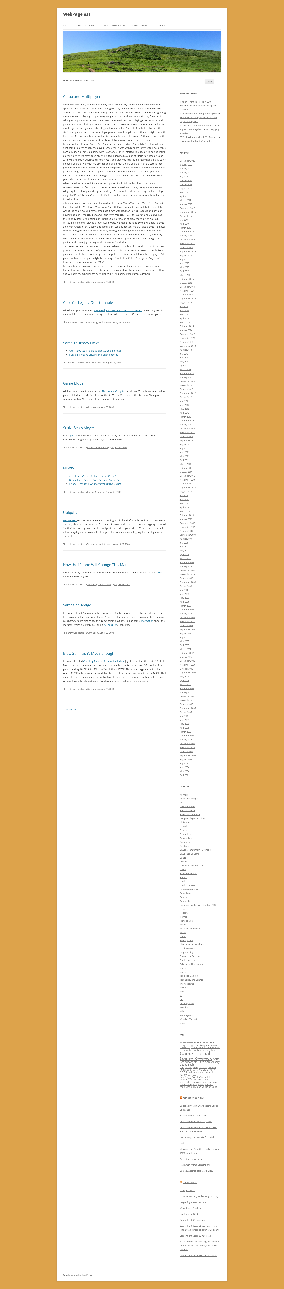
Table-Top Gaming (189, 975)
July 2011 (184, 448)
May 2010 (184, 503)
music (212, 1069)
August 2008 (186, 586)
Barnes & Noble (187, 806)
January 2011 (186, 471)
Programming (186, 952)
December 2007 (187, 617)
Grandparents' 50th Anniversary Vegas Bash (200, 1063)
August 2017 (186, 188)
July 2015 (184, 259)
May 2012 (184, 408)
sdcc (200, 1079)
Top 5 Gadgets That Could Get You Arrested (118, 310)
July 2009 (184, 542)
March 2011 (185, 463)
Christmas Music (201, 1047)
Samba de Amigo (77, 604)
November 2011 (187, 432)
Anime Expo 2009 (187, 1045)
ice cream (203, 1067)
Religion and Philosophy (191, 964)
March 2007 (185, 649)
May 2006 (184, 676)
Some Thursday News (81, 342)
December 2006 (187, 660)
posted (74, 435)
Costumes (185, 841)
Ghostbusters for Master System (196, 1121)
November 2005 (187, 700)
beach (214, 1045)
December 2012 (187, 381)
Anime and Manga (189, 798)
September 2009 (188, 534)
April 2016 (184, 223)
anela (197, 1042)
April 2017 (184, 196)
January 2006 (186, 692)
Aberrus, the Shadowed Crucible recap (198, 1255)
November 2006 (187, 664)
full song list (110, 624)
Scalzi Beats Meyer (78, 427)
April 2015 (184, 271)
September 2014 (188, 298)
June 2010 (184, 499)
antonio (198, 1045)
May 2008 (184, 597)
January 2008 (186, 613)
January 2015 (186, 282)
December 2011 (187, 428)
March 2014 (185, 322)
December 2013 (187, 334)
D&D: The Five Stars (189, 853)
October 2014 (186, 294)
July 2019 (184, 176)
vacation (206, 1086)
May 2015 (184, 267)
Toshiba (184, 987)
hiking (195, 1067)
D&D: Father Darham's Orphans (195, 849)
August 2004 (186, 759)
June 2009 (184, 546)
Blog (65, 25)
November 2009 (187, 526)
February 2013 (187, 373)
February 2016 (187, 231)
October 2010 (186, 483)
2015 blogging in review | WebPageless (198, 113)
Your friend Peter (85, 25)
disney (207, 1050)
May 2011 (184, 456)
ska (206, 1079)
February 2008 (187, 609)
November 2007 (187, 621)
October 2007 (186, 625)
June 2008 (184, 593)
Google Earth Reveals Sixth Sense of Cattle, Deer (95, 480)
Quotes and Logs (188, 960)
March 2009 (185, 558)
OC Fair (184, 1072)
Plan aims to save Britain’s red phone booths (93, 354)
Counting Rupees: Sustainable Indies (103, 661)
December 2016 (187, 208)
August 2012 (186, 397)
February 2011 (187, 467)
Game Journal (195, 1053)
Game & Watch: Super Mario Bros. (196, 1170)
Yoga (182, 1023)
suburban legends (188, 1084)
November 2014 (187, 290)
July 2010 (184, 495)
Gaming (91, 281)
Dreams (183, 861)
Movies (183, 924)
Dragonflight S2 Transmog (192, 1219)
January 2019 (186, 180)
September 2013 (188, 345)
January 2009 (186, 566)
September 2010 (188, 487)
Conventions (186, 838)
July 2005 (184, 715)
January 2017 (186, 204)
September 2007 (188, 629)
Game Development (189, 889)
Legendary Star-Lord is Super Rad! (196, 141)
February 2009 (187, 562)
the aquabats (205, 1084)
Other (183, 936)
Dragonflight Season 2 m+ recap (195, 1235)
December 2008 (187, 570)
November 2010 (187, 479)
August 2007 (186, 633)
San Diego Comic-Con (192, 1077)
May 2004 (184, 771)
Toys (182, 991)
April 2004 (184, 775)
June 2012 (184, 404)
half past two (186, 1067)
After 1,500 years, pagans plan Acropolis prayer (95, 350)
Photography (186, 940)
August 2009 (186, 538)
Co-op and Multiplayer (82, 96)
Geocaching (185, 901)
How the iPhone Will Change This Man (95, 564)
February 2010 (187, 515)
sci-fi (207, 1077)
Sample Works (139, 25)
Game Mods (73, 383)
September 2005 (188, 708)
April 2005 (184, 727)
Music (183, 932)
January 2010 (186, 519)
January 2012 (186, 424)
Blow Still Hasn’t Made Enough (88, 653)
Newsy (68, 467)
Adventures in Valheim (191, 1158)
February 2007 (187, 652)
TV (181, 995)
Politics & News (94, 362)
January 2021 (186, 168)
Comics (183, 830)
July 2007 (184, 637)
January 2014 (186, 330)
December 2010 (187, 475)
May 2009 (184, 550)
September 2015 (188, 251)
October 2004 (186, 751)
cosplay (184, 1050)
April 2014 (184, 318)
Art (181, 802)
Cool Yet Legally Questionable (88, 302)
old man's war (196, 1072)
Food (182, 881)
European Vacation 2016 (191, 865)
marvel (195, 1070)
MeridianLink (186, 920)
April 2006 (184, 680)
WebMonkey (70, 520)
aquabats (207, 1045)
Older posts (71, 709)
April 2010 (184, 507)
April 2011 (184, 460)
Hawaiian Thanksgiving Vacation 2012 (198, 904)
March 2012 (185, 416)
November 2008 (187, 574)
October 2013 (186, 341)
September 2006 (188, 672)
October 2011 (186, 436)
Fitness (183, 877)
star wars (213, 1082)
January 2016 (186, 235)
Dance (183, 857)
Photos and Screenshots (192, 944)
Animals (184, 794)
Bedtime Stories (187, 810)
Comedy (184, 826)
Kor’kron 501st (190, 1182)
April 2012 (184, 412)
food (213, 1050)
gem (216, 1059)
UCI (181, 999)
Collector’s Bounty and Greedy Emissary (199, 1196)
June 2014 (184, 310)
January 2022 (186, 164)
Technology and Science (99, 322)
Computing (185, 834)
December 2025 (187, 160)
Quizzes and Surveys (190, 956)
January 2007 (186, 656)
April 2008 (184, 601)
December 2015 (187, 239)
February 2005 (187, 735)
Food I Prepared (188, 885)
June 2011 (184, 452)
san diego (192, 1075)
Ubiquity (70, 512)
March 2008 (185, 605)
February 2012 (187, 420)
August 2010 (186, 491)
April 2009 (184, 554)
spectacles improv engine (194, 1082)
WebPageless (77, 14)
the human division (190, 1086)
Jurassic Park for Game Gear (193, 1115)
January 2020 (186, 172)
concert (216, 1047)
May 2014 (184, 314)
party (207, 1072)
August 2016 (186, 215)
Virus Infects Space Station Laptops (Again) (92, 476)
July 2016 (184, 219)
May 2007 (184, 641)
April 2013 (184, 365)
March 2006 (185, 684)
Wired (158, 572)
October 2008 (186, 578)
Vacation (184, 1007)
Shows (183, 967)
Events (183, 869)
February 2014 (187, 326)
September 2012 (188, 393)
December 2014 (187, 286)
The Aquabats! (187, 983)
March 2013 (185, 369)
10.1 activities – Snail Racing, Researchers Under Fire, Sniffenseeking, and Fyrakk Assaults (199, 1245)
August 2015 (186, 255)
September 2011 (188, 440)
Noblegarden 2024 (189, 1214)
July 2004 (184, 763)
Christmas (185, 822)
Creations (184, 845)
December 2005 (187, 696)
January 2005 (186, 739)
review (183, 1074)
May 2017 (184, 192)
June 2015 (184, 263)
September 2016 (188, 211)
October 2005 (186, 704)
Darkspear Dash (187, 1190)
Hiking (183, 908)
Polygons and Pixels (193, 1098)
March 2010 (185, 511)
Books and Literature (97, 447)
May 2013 (184, 361)
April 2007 (184, 645)
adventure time (186, 1042)
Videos (183, 1011)
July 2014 (184, 306)
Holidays (184, 912)
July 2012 (184, 400)
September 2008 (188, 582)
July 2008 (184, 589)
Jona (182, 101)
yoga (214, 1086)
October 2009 (186, 530)
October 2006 (186, 668)
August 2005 (186, 712)
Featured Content (188, 873)
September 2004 (188, 755)
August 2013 (186, 349)
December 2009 (187, 523)
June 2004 (184, 767)
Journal (183, 916)
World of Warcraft (188, 1019)
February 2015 (187, 278)
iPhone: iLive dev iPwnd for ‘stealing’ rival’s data (95, 483)
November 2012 (187, 385)
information (146, 620)
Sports (183, 971)
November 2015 (187, 243)
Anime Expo (208, 1042)
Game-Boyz (185, 893)
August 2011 (186, 444)
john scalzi (185, 1069)
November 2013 (187, 337)
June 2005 (184, 719)
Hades (183, 1143)
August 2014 (186, 302)
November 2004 (187, 747)
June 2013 (184, 357)
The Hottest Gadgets (113, 391)
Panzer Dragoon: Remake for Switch (197, 1137)
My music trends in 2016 (199, 101)
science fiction (188, 1079)
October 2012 (186, 389)
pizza (213, 1072)
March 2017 (185, 200)
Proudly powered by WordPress (77, 1275)
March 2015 (185, 274)
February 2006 (187, 688)
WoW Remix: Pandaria (190, 1208)
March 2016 (185, 227)
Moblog (203, 1069)
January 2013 (186, 377)
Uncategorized (187, 1003)
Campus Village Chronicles (192, 818)
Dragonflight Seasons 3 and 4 (194, 1202)
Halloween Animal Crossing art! (195, 1164)
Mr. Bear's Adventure (190, 928)
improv (212, 1067)
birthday (185, 1047)
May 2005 (184, 723)
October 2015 (186, 247)
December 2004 (187, 743)
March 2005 (185, 731)
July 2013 (184, 353)
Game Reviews (196, 1058)
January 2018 (186, 184)
